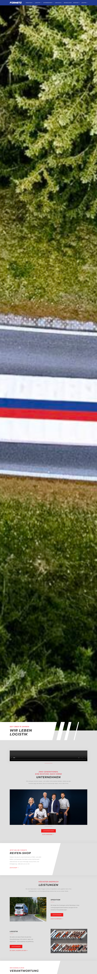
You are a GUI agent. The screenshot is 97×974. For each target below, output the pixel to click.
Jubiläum (58, 2)
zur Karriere (47, 834)
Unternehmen (47, 2)
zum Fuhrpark (56, 918)
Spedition (29, 2)
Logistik (37, 2)
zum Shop (13, 867)
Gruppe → (84, 2)
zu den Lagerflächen (18, 950)
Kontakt (76, 2)
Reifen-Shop (68, 2)
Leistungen (56, 914)
